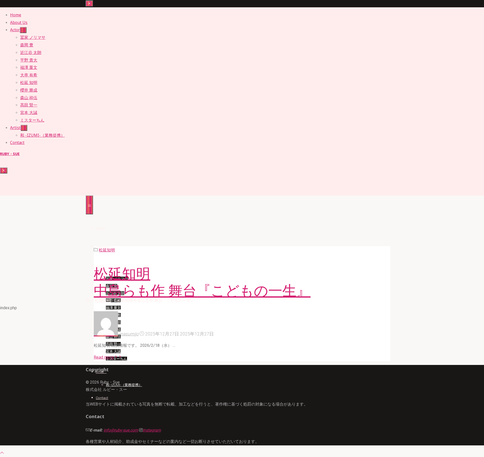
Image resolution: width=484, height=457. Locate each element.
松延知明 (103, 300)
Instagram (152, 430)
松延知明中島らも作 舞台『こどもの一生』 (202, 282)
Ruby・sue (10, 153)
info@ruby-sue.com (121, 430)
